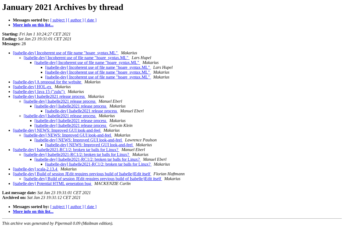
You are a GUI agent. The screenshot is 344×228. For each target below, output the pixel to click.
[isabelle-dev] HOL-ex (32, 86)
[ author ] (76, 20)
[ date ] (90, 20)
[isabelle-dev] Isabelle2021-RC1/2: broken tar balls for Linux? (66, 149)
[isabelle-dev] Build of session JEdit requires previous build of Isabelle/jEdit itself (82, 174)
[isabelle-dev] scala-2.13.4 (35, 169)
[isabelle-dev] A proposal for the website (47, 82)
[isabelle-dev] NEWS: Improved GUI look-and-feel (57, 130)
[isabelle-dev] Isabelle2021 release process (49, 96)
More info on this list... (33, 25)
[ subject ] (58, 20)
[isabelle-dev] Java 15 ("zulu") (39, 91)
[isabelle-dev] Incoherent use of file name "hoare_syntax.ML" (66, 53)
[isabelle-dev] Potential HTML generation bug (52, 183)
